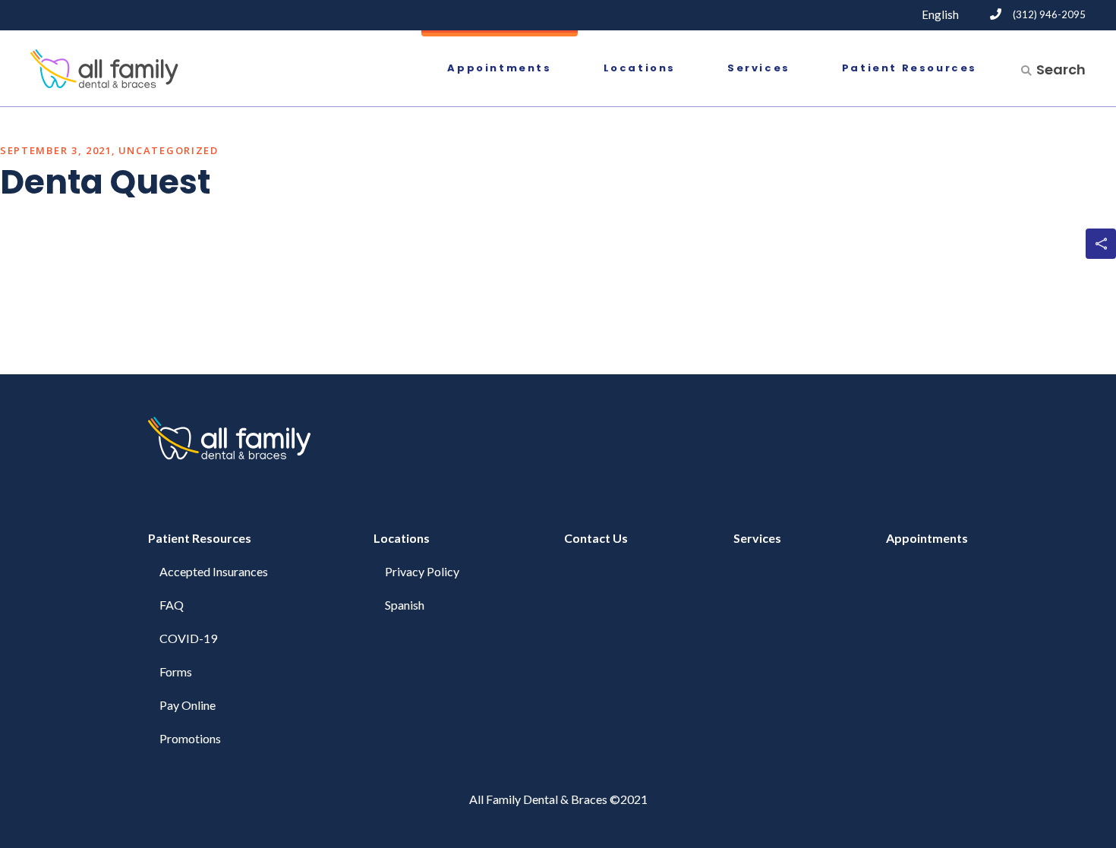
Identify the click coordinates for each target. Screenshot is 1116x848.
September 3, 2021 (56, 150)
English (940, 14)
